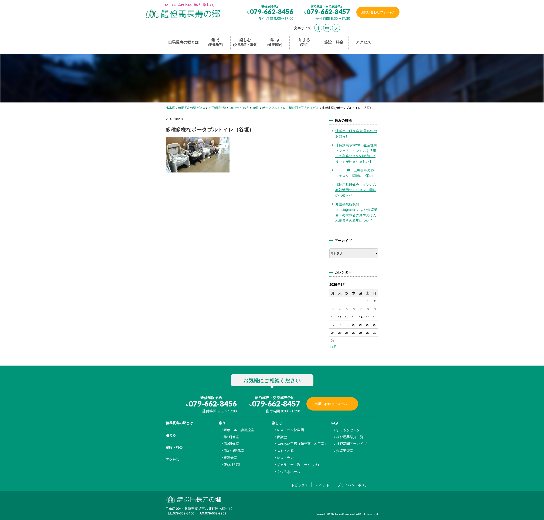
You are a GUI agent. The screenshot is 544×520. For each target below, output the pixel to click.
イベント (323, 484)
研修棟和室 (232, 464)
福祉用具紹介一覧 (349, 436)
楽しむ (245, 42)
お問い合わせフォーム (377, 12)
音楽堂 (282, 436)
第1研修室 (231, 436)
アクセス (363, 42)
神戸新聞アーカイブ (351, 443)
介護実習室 (344, 450)
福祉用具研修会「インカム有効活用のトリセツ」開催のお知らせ (355, 190)
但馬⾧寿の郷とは (179, 422)
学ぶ (335, 422)
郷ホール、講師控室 (239, 429)
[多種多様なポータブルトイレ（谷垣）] (182, 11)
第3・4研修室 (234, 450)
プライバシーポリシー (354, 484)
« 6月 (333, 346)
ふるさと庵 (285, 450)
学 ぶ (274, 42)
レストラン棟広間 (290, 429)
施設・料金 (333, 42)
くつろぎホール (288, 471)
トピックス (299, 484)
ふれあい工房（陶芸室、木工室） (302, 443)
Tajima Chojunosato (345, 514)
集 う (215, 42)
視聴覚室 (230, 457)
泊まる (304, 42)
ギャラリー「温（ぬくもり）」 (300, 464)
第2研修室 (231, 443)
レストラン (285, 457)
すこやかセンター (349, 429)
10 (332, 317)
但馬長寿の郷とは (183, 42)
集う (222, 422)
